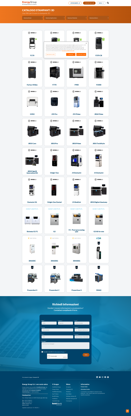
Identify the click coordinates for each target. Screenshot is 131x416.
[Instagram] (102, 377)
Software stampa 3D (71, 396)
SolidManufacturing (56, 391)
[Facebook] (105, 377)
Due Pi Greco (55, 394)
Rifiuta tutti (71, 54)
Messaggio (44, 341)
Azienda (43, 327)
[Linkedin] (97, 377)
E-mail (75, 320)
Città (42, 334)
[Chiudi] (86, 43)
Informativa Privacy (60, 352)
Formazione (69, 401)
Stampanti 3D (69, 389)
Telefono (76, 327)
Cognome (60, 320)
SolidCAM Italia (55, 401)
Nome (43, 320)
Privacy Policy (84, 386)
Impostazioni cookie (51, 54)
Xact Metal (68, 394)
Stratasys (68, 391)
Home (30, 377)
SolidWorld (54, 398)
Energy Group (55, 389)
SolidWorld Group (56, 387)
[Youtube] (100, 377)
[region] (66, 50)
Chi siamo (68, 387)
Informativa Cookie (85, 389)
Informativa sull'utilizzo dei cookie (68, 50)
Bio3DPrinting (55, 396)
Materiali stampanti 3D (71, 398)
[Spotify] (108, 377)
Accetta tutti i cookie (81, 54)
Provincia (76, 334)
